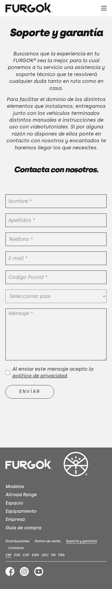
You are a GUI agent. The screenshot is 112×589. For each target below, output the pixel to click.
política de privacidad (39, 376)
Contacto (16, 548)
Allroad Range (21, 494)
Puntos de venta (47, 541)
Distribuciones (17, 541)
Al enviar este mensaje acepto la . (52, 372)
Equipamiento (20, 511)
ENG (35, 555)
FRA (61, 555)
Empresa (15, 519)
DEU (45, 555)
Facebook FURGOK (9, 571)
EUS (17, 555)
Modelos (14, 486)
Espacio (14, 503)
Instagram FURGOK (24, 571)
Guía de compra (23, 527)
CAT (26, 555)
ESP (8, 555)
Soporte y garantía (81, 541)
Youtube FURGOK (38, 571)
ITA (53, 555)
